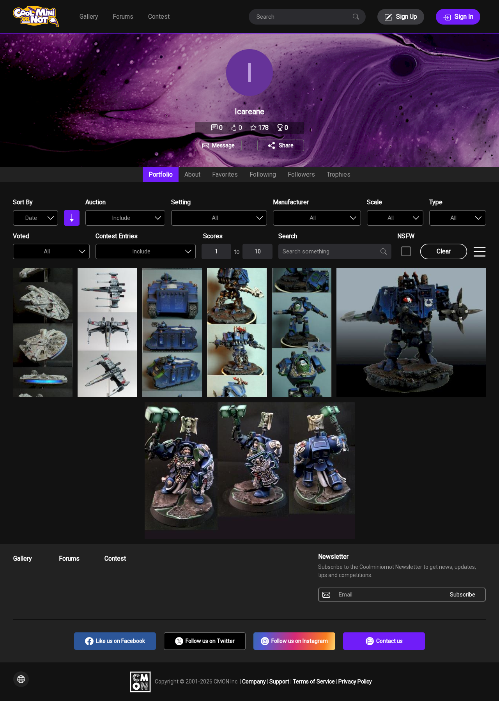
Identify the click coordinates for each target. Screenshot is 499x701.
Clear (444, 251)
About (192, 174)
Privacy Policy (355, 681)
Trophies (338, 174)
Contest (159, 16)
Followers (301, 174)
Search (287, 236)
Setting (181, 202)
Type (435, 202)
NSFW (405, 236)
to (237, 251)
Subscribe (462, 594)
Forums (123, 16)
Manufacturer (291, 202)
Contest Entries (117, 236)
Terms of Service (314, 681)
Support (279, 681)
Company (254, 681)
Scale (374, 202)
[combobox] (35, 218)
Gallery (89, 16)
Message (223, 145)
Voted (21, 236)
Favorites (225, 174)
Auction (95, 202)
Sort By (23, 202)
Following (263, 174)
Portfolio (161, 174)
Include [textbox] (121, 217)
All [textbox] (215, 217)
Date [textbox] (31, 217)
